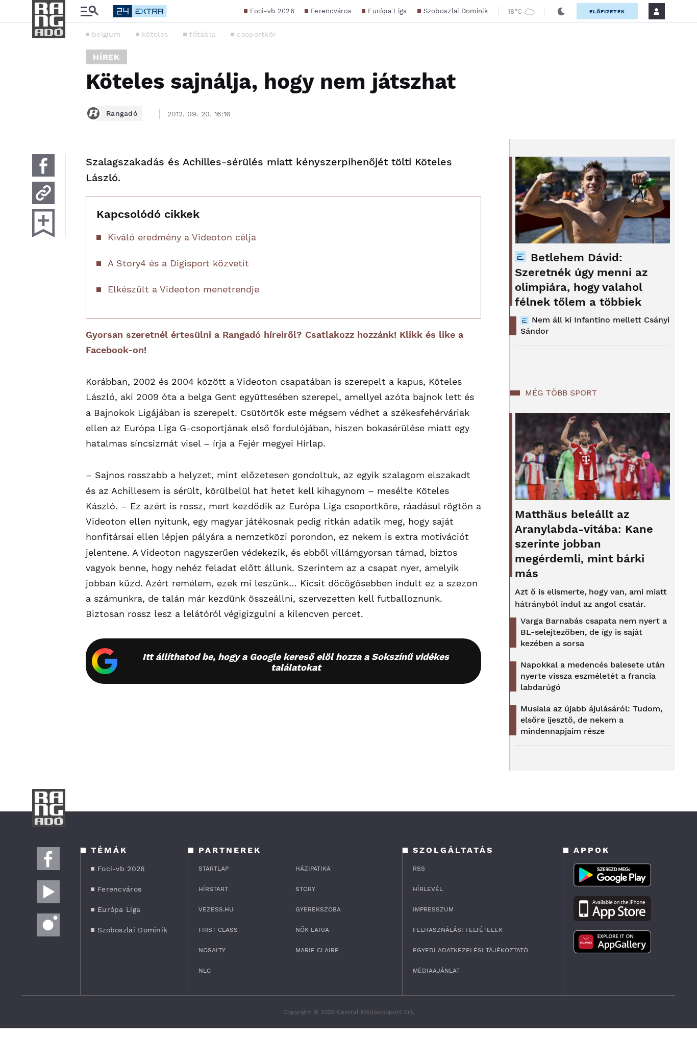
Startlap (213, 868)
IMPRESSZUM (433, 909)
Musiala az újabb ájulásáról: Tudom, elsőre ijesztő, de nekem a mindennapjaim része (591, 720)
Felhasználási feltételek (458, 929)
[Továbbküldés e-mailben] (43, 193)
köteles (155, 34)
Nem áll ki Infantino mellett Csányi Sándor (594, 325)
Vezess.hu (216, 909)
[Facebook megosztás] (43, 165)
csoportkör (256, 34)
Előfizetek (607, 11)
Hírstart (213, 889)
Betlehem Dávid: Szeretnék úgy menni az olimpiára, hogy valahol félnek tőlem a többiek (581, 279)
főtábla (202, 34)
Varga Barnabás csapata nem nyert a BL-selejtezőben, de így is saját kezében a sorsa (593, 632)
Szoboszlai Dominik (456, 11)
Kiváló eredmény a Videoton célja (182, 237)
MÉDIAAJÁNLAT (436, 970)
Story (305, 889)
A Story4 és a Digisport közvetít (178, 263)
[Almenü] (89, 11)
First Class (218, 929)
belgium (106, 34)
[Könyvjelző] (43, 223)
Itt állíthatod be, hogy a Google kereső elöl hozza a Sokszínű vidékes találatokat (295, 662)
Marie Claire (317, 950)
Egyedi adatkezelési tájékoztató (470, 950)
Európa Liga (387, 11)
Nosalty (212, 950)
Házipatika (313, 868)
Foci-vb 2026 (272, 11)
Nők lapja (312, 929)
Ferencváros (331, 11)
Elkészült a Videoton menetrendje (183, 289)
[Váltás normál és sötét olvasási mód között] (561, 11)
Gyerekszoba (318, 909)
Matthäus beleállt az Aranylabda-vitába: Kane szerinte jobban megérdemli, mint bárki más (584, 544)
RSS (419, 868)
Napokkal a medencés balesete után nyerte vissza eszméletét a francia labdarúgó (592, 676)
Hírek (106, 57)
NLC (204, 970)
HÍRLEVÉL (428, 889)
